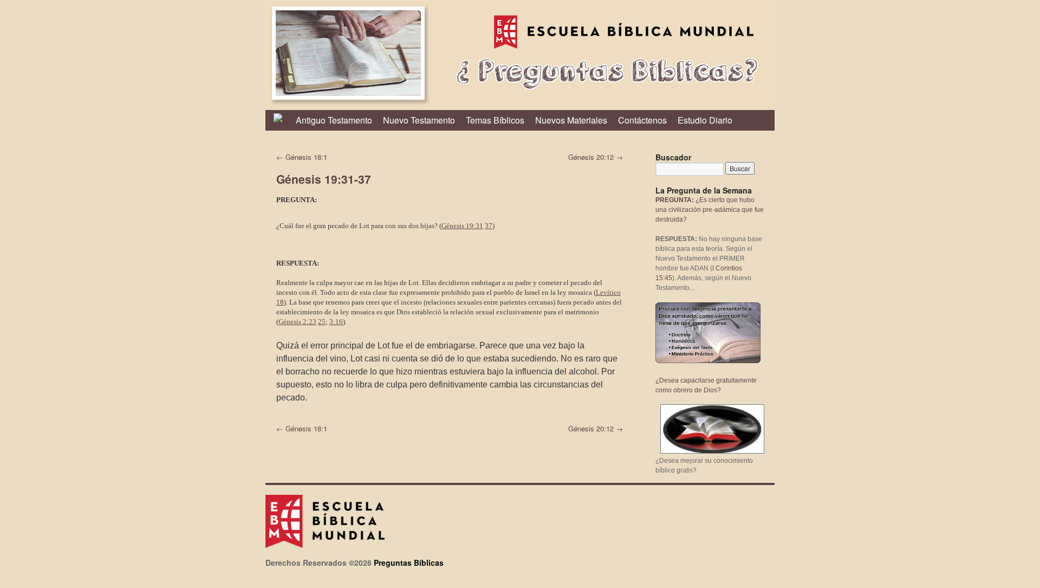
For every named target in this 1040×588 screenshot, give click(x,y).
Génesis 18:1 (301, 157)
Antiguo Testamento (334, 120)
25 (322, 322)
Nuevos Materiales (571, 120)
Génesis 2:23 (297, 322)
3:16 (336, 322)
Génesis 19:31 (462, 226)
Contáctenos (642, 120)
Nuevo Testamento (419, 120)
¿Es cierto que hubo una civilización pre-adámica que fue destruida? (709, 209)
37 (488, 226)
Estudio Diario (705, 120)
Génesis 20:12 (595, 157)
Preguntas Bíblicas (409, 562)
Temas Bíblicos (495, 120)
